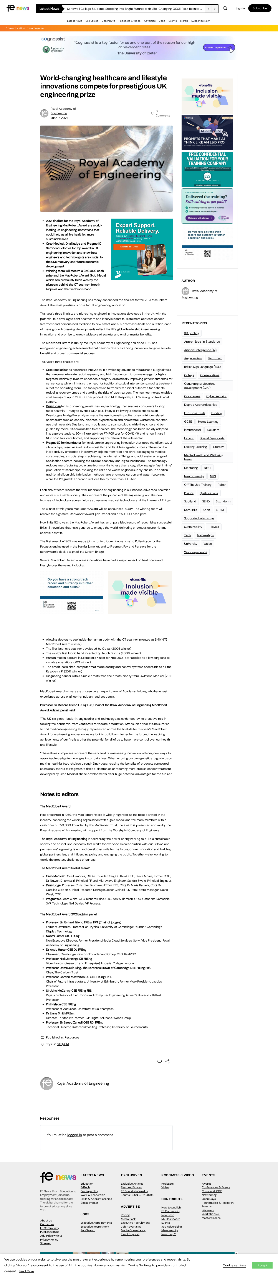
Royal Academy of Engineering (82, 1083)
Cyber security (216, 396)
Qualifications (209, 493)
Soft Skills (190, 510)
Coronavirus (192, 396)
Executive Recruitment (95, 1226)
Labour (189, 438)
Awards (207, 1183)
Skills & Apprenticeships (96, 1199)
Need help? (168, 1234)
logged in (74, 1135)
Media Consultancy (133, 1230)
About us (46, 1220)
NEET (207, 468)
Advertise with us (51, 1236)
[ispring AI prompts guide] (207, 132)
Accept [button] (262, 1265)
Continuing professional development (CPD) (200, 386)
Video (165, 1187)
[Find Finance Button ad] (207, 206)
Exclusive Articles (132, 1183)
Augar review (193, 358)
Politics (189, 493)
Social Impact (89, 1203)
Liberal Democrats (212, 438)
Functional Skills (194, 413)
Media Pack (128, 1219)
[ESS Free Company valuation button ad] (207, 169)
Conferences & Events (216, 1187)
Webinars (208, 1210)
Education (87, 1183)
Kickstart (213, 430)
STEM (220, 510)
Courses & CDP (212, 1191)
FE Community (49, 1228)
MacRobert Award (90, 815)
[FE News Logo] (18, 8)
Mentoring (191, 468)
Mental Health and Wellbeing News (203, 457)
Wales (208, 544)
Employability (89, 1191)
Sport (206, 510)
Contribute (108, 21)
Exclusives (92, 21)
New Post (167, 1215)
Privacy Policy (49, 1239)
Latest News (74, 21)
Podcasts (167, 1183)
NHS (213, 476)
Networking (209, 1195)
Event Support (130, 1234)
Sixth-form (223, 501)
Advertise (150, 21)
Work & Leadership (93, 1195)
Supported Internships (199, 518)
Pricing (125, 1215)
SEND (206, 501)
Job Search (88, 1230)
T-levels (213, 527)
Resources (72, 1037)
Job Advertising (131, 1226)
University (190, 544)
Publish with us (49, 1232)
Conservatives (209, 375)
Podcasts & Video (130, 21)
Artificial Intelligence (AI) (200, 350)
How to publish (171, 1207)
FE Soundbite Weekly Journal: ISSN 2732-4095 (137, 1193)
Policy (222, 485)
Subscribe (260, 8)
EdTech (85, 1187)
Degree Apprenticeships (200, 405)
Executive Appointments (96, 1223)
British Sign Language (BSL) (202, 367)
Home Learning (208, 421)
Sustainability (193, 527)
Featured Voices (131, 1187)
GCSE (188, 421)
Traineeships (205, 535)
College (189, 375)
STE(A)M (63, 1044)
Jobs (162, 21)
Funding (216, 413)
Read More (26, 1271)
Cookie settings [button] (234, 1265)
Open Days (209, 1199)
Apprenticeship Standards (202, 341)
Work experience (195, 552)
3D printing (191, 333)
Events (173, 21)
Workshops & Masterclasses (211, 1216)
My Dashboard (170, 1219)
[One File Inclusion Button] (140, 612)
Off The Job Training (198, 485)
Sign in (240, 8)
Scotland (190, 501)
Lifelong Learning (195, 447)
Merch (184, 21)
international (192, 430)
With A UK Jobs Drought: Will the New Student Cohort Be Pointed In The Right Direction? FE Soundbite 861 (136, 9)
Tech (187, 535)
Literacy (218, 447)
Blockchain (215, 358)
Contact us (47, 1224)
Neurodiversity (194, 476)
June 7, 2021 (59, 118)
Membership (169, 1230)
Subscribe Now (200, 21)
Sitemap (45, 1243)
